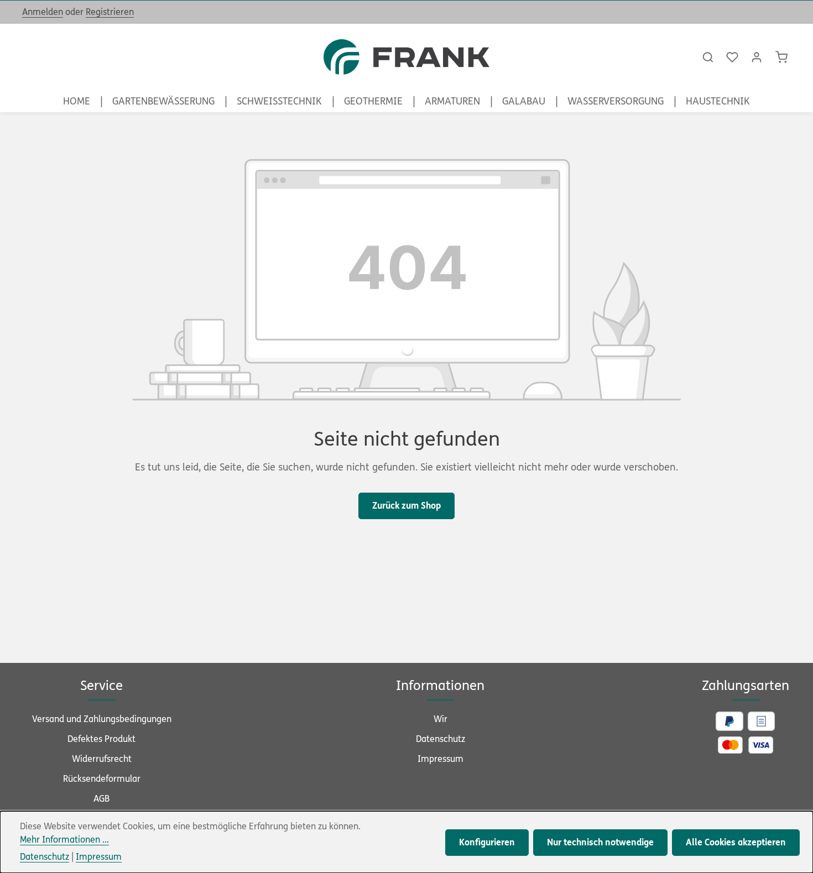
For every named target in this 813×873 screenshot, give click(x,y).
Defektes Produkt (101, 739)
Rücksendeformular (101, 778)
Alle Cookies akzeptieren (736, 842)
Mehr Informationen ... (64, 840)
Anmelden (42, 12)
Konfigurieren (487, 842)
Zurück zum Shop (406, 505)
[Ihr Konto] (757, 57)
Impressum (440, 759)
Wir (440, 719)
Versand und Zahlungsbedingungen (101, 719)
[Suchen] (708, 57)
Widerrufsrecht (102, 759)
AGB (101, 798)
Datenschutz (440, 739)
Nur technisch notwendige (600, 842)
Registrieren (110, 12)
